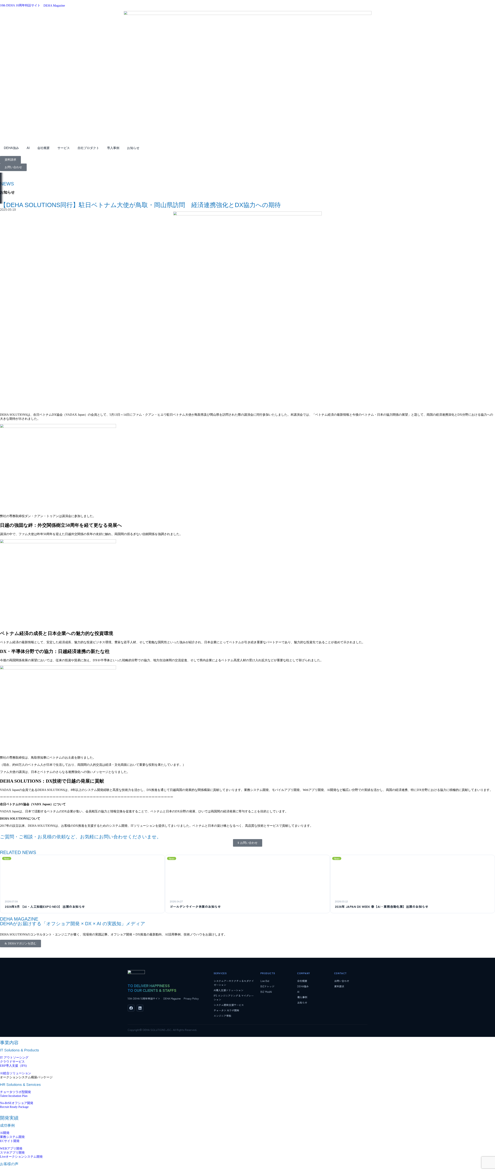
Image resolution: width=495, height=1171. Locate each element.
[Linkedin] (140, 1008)
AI (28, 148)
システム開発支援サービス (229, 1005)
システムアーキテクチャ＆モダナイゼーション (234, 983)
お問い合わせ (341, 981)
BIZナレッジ (267, 986)
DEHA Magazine (172, 998)
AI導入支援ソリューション (228, 990)
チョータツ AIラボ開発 (226, 1010)
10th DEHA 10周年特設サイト (144, 998)
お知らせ (133, 148)
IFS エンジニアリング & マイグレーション (234, 997)
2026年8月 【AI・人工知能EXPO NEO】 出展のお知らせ (45, 906)
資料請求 (339, 986)
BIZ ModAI (266, 992)
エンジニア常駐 (222, 1016)
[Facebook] (131, 1008)
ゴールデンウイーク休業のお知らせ (195, 906)
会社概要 (43, 148)
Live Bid (264, 981)
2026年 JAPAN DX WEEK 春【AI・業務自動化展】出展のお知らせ (381, 906)
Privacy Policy (191, 998)
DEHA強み (11, 148)
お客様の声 (9, 1164)
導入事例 (113, 148)
